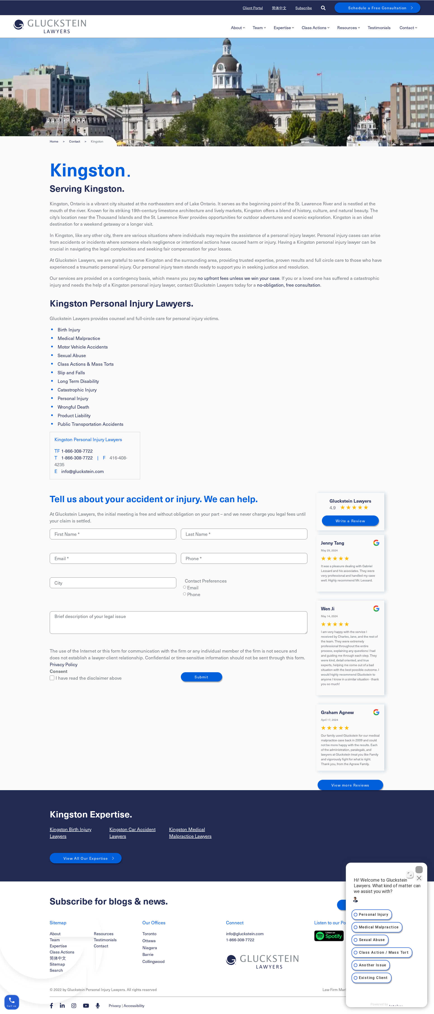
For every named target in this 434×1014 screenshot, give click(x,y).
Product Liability (74, 415)
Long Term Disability (78, 381)
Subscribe (303, 7)
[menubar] (323, 27)
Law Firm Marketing (339, 989)
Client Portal (253, 7)
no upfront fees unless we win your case (238, 278)
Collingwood (153, 961)
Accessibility (134, 1005)
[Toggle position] (409, 874)
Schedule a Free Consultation (377, 7)
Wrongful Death (73, 406)
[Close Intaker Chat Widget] (419, 869)
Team (258, 27)
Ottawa (149, 940)
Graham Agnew (337, 712)
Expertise (282, 27)
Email (192, 587)
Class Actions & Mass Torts (86, 364)
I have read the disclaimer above (89, 677)
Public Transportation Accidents (90, 424)
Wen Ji (328, 608)
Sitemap (57, 964)
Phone (193, 594)
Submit (201, 676)
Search (56, 970)
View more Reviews (350, 785)
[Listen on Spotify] (329, 935)
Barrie (147, 954)
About (236, 27)
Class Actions (314, 27)
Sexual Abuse (72, 355)
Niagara (149, 947)
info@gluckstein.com (82, 471)
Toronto (149, 933)
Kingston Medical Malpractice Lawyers (190, 832)
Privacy (115, 1005)
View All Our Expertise (86, 858)
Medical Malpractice (79, 338)
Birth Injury (69, 329)
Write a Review (350, 520)
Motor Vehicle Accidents (83, 346)
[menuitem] (237, 27)
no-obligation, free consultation (288, 284)
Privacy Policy (63, 664)
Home (54, 141)
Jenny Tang (332, 543)
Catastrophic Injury (77, 389)
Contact (407, 27)
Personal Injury (73, 398)
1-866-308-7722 (77, 450)
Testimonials (379, 27)
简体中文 (279, 7)
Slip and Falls (71, 372)
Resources (347, 27)
